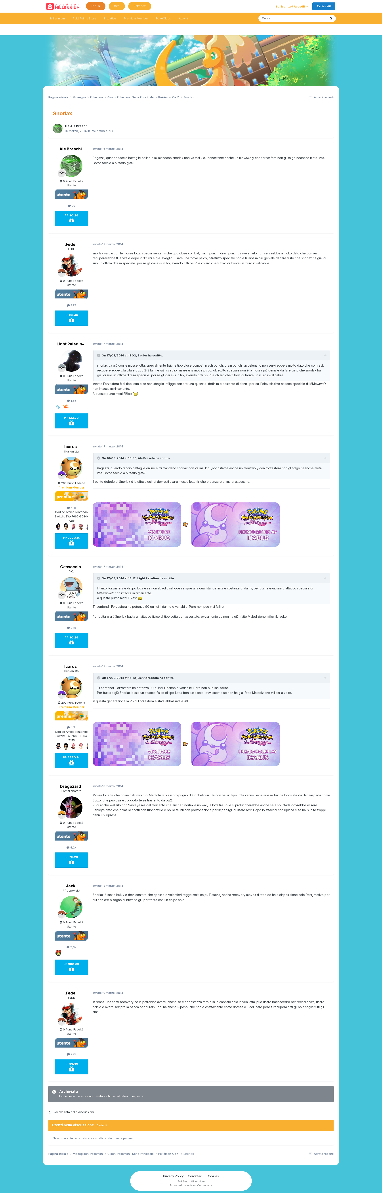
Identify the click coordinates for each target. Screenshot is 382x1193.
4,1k (73, 507)
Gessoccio (70, 566)
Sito (116, 6)
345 (73, 627)
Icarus (70, 446)
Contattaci (195, 1176)
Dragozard (70, 786)
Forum (96, 6)
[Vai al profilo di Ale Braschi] (58, 128)
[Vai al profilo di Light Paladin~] (71, 361)
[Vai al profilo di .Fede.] (71, 265)
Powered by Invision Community (191, 1185)
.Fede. (70, 244)
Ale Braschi (79, 126)
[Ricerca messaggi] (331, 18)
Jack (70, 886)
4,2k (72, 847)
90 (73, 205)
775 (73, 305)
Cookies (213, 1176)
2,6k (72, 947)
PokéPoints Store (84, 18)
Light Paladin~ (70, 344)
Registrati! (324, 6)
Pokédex (140, 6)
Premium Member (136, 18)
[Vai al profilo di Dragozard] (71, 807)
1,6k (73, 400)
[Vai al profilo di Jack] (71, 907)
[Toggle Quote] (99, 355)
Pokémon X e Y (102, 131)
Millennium (57, 18)
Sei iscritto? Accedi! (291, 6)
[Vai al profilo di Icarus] (71, 468)
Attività (183, 18)
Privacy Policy (173, 1176)
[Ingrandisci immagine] (135, 394)
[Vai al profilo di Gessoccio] (71, 588)
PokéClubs (163, 18)
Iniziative (110, 18)
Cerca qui (314, 18)
